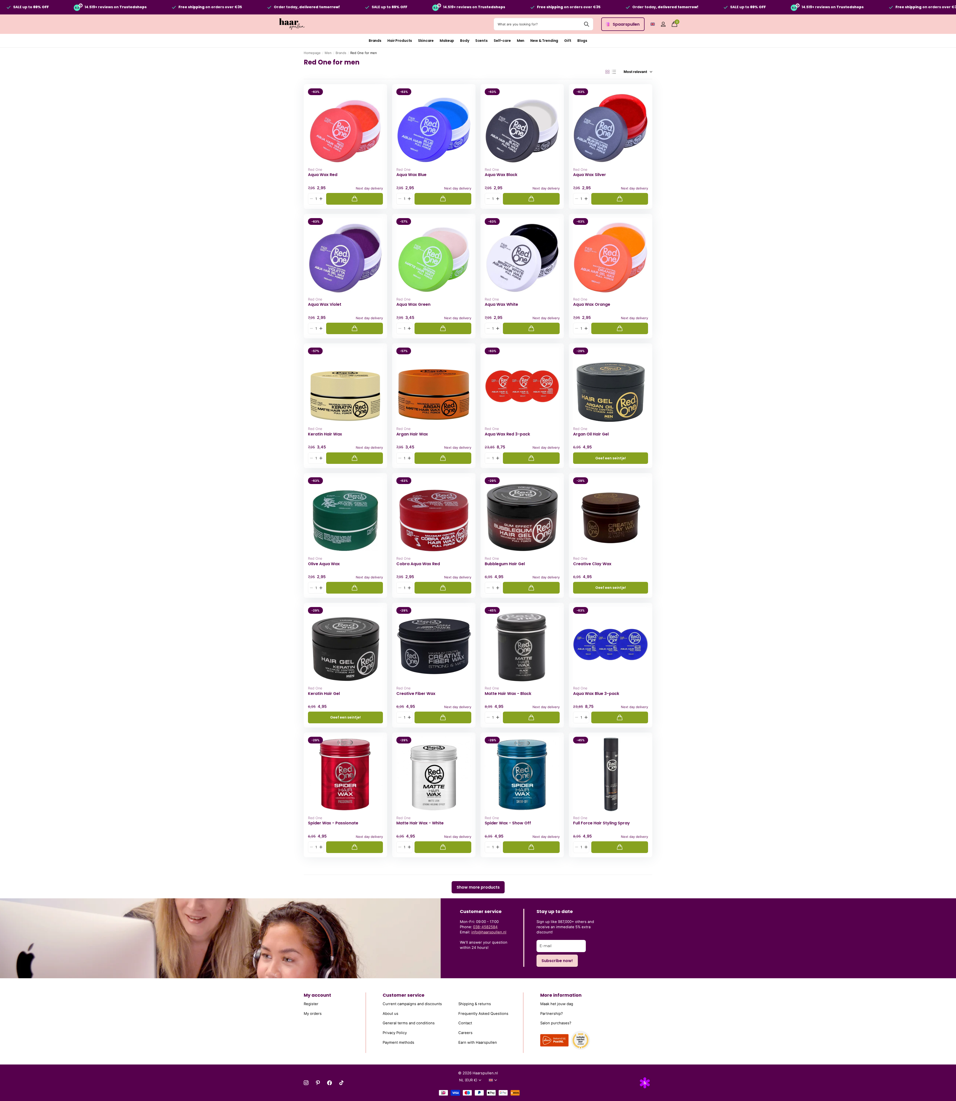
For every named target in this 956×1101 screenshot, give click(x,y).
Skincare (426, 40)
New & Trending (544, 40)
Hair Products (399, 40)
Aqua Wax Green (413, 304)
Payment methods (398, 1042)
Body (464, 40)
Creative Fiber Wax (415, 693)
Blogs (582, 40)
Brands (375, 40)
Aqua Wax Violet (324, 304)
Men (521, 40)
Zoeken (586, 24)
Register (311, 1004)
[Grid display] (607, 72)
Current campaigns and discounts (412, 1004)
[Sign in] (663, 24)
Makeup (447, 40)
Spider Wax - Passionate (333, 823)
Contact (465, 1023)
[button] (320, 199)
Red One (315, 169)
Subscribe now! (557, 961)
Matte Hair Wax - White (420, 823)
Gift (567, 40)
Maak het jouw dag (556, 1004)
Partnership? (551, 1013)
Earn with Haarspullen (477, 1042)
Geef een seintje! (610, 458)
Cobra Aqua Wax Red (418, 564)
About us (390, 1013)
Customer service (403, 995)
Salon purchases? (555, 1023)
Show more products (478, 887)
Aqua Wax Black (501, 175)
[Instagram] (306, 1082)
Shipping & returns (474, 1004)
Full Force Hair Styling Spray (601, 823)
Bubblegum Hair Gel (505, 564)
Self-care (502, 40)
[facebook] (329, 1082)
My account (317, 995)
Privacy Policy (395, 1033)
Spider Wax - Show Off (508, 823)
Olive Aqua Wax (324, 564)
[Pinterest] (318, 1082)
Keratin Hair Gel (324, 693)
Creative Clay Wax (592, 564)
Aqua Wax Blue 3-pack (596, 693)
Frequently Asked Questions (483, 1013)
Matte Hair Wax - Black (508, 693)
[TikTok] (341, 1082)
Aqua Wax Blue (411, 175)
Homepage (312, 53)
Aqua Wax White (501, 304)
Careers (465, 1033)
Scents (481, 40)
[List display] (614, 72)
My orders (313, 1013)
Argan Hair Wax (412, 434)
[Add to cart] (354, 199)
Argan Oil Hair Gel (591, 434)
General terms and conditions (409, 1023)
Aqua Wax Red (322, 175)
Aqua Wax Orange (591, 304)
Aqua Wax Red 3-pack (507, 434)
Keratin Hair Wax (325, 434)
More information (561, 995)
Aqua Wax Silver (589, 175)
